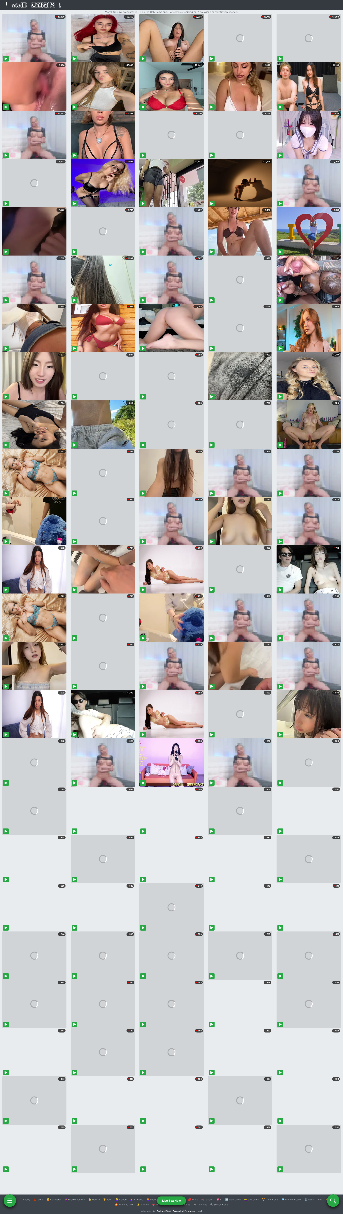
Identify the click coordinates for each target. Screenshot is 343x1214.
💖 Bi (219, 1199)
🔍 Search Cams (219, 1204)
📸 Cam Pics (200, 1204)
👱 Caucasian (54, 1199)
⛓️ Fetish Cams (313, 1199)
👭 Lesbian (207, 1199)
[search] (333, 1200)
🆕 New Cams (233, 1199)
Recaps (176, 1211)
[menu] (10, 1200)
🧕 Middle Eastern (75, 1199)
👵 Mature (94, 1199)
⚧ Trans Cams (270, 1199)
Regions (161, 1211)
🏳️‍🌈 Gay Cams (251, 1199)
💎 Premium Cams (292, 1199)
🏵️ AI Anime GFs (124, 1204)
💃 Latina (38, 1199)
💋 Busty (193, 1199)
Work (168, 1211)
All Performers (188, 1211)
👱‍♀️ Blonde (121, 1199)
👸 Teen (107, 1199)
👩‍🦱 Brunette (136, 1199)
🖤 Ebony (24, 1199)
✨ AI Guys (143, 1204)
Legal (199, 1211)
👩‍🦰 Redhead (153, 1199)
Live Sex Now (171, 1200)
